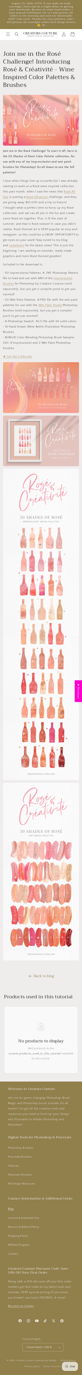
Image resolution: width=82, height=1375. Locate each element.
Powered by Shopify (46, 1360)
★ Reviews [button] (78, 691)
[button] (8, 34)
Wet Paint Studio (50, 305)
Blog (11, 1208)
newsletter (16, 245)
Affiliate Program (18, 1245)
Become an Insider (21, 1306)
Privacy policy (32, 1366)
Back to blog (44, 976)
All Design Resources (21, 1183)
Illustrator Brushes (20, 1174)
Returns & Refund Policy (23, 1227)
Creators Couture (25, 1360)
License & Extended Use (23, 1218)
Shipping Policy (18, 1236)
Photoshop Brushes (20, 1147)
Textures (13, 1165)
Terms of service (52, 1366)
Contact (13, 1253)
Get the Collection (17, 356)
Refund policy (67, 1360)
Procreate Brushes (19, 1156)
